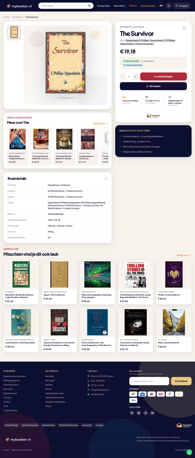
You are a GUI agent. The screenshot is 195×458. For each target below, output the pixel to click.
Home (6, 17)
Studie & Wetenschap (68, 425)
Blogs (48, 406)
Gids (5, 406)
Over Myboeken (10, 384)
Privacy (6, 401)
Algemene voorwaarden (14, 376)
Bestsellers (119, 5)
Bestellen (49, 376)
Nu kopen (155, 86)
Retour (48, 389)
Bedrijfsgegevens (11, 380)
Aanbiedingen (148, 5)
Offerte (133, 5)
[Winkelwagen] (168, 6)
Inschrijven (181, 381)
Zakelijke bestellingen (55, 401)
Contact (7, 397)
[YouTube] (152, 412)
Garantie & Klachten (54, 397)
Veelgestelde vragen (54, 393)
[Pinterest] (145, 412)
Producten (17, 17)
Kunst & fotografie (30, 425)
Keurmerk (8, 389)
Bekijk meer (99, 123)
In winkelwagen (163, 76)
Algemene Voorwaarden (22, 450)
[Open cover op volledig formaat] (14, 32)
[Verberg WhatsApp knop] (184, 452)
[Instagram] (138, 412)
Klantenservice (10, 393)
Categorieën (103, 5)
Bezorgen (50, 380)
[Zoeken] (89, 5)
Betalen (49, 384)
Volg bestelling (10, 410)
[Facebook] (131, 412)
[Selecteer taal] (161, 6)
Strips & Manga (11, 425)
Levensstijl (86, 425)
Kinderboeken (48, 425)
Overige (99, 425)
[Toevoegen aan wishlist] (184, 28)
